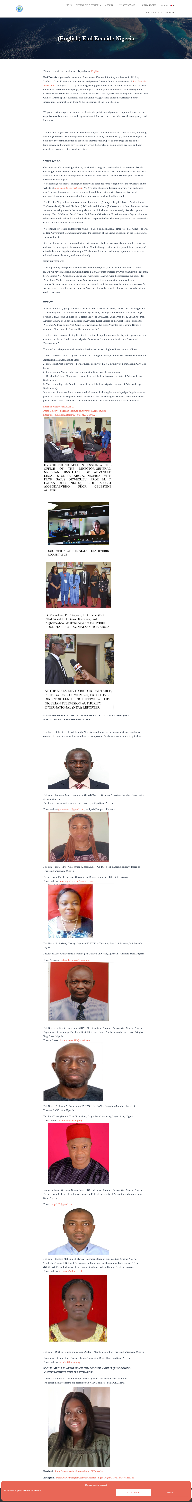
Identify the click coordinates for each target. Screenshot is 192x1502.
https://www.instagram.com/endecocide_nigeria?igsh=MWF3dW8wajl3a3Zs (95, 1477)
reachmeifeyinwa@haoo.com (74, 960)
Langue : (165, 5)
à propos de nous (127, 5)
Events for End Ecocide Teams (160, 13)
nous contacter (148, 5)
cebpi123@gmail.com (62, 1204)
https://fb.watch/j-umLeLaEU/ (58, 406)
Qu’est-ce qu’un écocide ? (88, 5)
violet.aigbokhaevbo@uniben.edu (75, 881)
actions (109, 5)
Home (69, 5)
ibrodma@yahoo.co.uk (70, 1271)
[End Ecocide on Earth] (24, 8)
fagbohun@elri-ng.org (70, 1120)
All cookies (134, 1492)
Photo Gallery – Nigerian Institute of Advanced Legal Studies (74, 410)
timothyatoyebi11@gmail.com (75, 1040)
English (95, 71)
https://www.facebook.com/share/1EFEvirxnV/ (79, 1471)
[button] (100, 5)
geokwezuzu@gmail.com (71, 809)
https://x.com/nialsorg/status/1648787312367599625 (70, 414)
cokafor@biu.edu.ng (69, 1362)
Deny (170, 1492)
